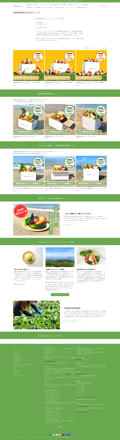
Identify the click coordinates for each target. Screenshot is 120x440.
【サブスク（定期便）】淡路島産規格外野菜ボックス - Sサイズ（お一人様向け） (27, 189)
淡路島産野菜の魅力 (17, 357)
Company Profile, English (19, 375)
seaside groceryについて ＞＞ (60, 294)
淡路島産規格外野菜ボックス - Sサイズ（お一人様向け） (24, 136)
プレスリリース (16, 351)
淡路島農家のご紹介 (17, 362)
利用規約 (48, 437)
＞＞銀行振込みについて (50, 361)
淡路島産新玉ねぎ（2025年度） (19, 360)
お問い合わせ (16, 371)
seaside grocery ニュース (18, 349)
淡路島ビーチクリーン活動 (18, 366)
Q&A (14, 368)
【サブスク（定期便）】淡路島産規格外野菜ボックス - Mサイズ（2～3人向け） (60, 188)
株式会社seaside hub (81, 373)
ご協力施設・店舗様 (17, 355)
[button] (100, 6)
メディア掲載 (16, 353)
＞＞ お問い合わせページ (82, 406)
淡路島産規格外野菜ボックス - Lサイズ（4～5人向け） (86, 136)
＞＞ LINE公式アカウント (82, 411)
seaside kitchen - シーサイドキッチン (85, 397)
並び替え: (87, 48)
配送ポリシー (68, 373)
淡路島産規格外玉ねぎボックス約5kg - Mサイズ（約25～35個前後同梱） (59, 82)
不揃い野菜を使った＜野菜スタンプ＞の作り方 (22, 364)
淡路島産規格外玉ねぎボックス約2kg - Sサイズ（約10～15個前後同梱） (27, 82)
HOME (14, 346)
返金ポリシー (34, 437)
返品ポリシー (79, 359)
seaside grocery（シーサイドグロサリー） (23, 437)
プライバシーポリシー (41, 437)
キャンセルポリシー (74, 437)
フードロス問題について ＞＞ (73, 320)
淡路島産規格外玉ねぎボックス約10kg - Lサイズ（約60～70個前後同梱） (90, 82)
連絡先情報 (58, 437)
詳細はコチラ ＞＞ (70, 224)
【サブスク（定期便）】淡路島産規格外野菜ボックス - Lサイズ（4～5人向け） (91, 188)
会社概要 (15, 373)
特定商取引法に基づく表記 (65, 437)
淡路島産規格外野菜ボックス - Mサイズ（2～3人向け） (55, 136)
